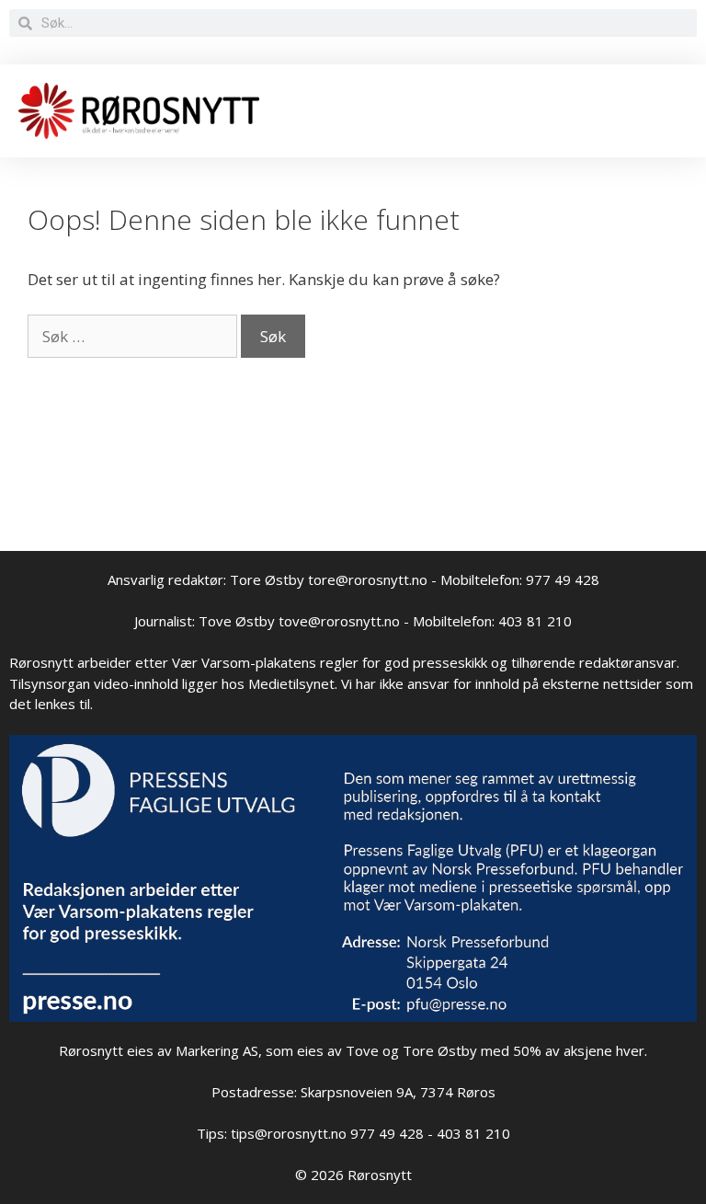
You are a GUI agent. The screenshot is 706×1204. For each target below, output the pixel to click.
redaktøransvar (628, 662)
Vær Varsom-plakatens (244, 662)
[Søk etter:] (134, 336)
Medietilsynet (291, 683)
